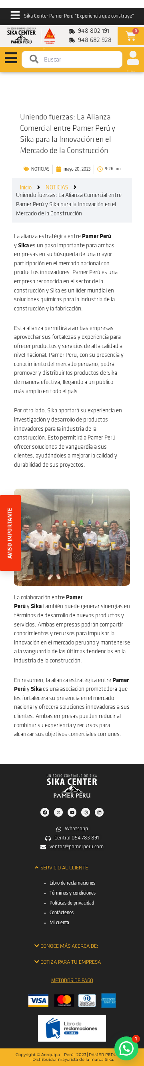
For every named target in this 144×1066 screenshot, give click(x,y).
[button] (72, 868)
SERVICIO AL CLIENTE (64, 868)
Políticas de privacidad (72, 902)
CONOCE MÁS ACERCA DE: (69, 946)
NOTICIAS (40, 169)
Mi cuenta (59, 922)
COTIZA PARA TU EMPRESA (70, 962)
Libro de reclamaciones (72, 882)
